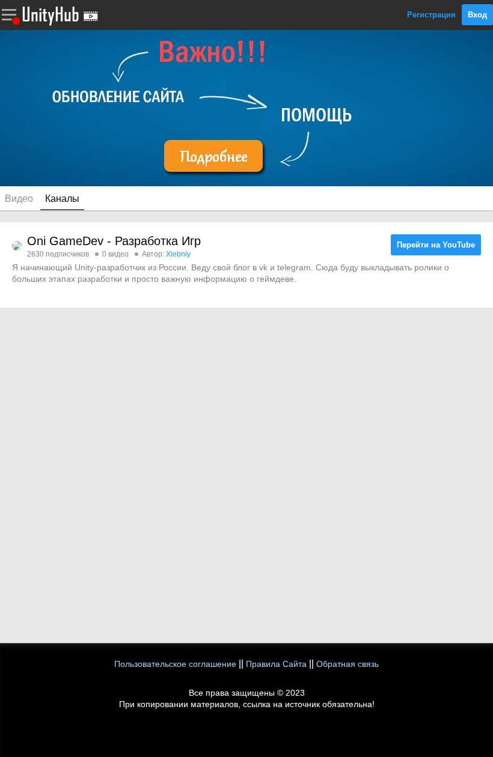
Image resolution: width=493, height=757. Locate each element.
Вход (477, 14)
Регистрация (431, 14)
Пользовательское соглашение (175, 664)
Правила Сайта (276, 664)
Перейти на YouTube (436, 244)
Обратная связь (347, 664)
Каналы (62, 198)
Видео (19, 198)
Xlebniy (178, 254)
